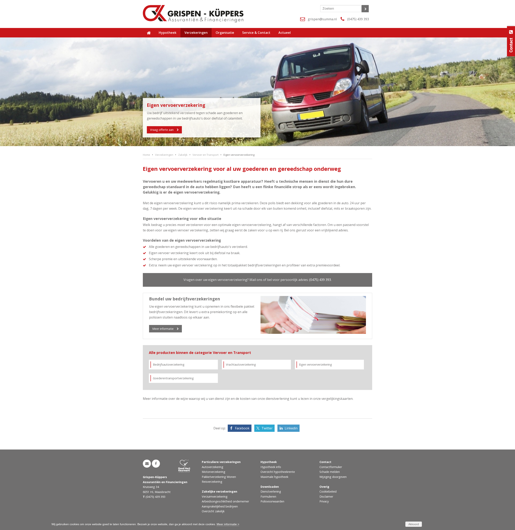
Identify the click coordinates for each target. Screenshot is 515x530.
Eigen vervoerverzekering (315, 364)
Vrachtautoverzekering (241, 364)
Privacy (324, 501)
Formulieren (268, 496)
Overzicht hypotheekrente (278, 472)
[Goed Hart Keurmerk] (187, 466)
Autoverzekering (212, 467)
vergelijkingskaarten (337, 398)
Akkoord (413, 524)
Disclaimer (326, 496)
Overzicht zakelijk (213, 511)
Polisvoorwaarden (272, 501)
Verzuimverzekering (215, 496)
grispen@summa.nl (322, 19)
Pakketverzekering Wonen (219, 477)
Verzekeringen (164, 155)
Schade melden (329, 472)
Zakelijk (182, 155)
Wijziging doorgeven (333, 477)
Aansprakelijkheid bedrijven (220, 506)
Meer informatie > (228, 524)
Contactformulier (330, 467)
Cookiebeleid (328, 491)
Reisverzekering (212, 482)
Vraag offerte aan (162, 130)
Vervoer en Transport (205, 155)
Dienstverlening (271, 491)
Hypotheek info (271, 467)
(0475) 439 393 (358, 19)
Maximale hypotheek (274, 477)
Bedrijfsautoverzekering (168, 364)
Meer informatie (163, 329)
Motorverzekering (213, 472)
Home (146, 155)
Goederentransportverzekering (173, 378)
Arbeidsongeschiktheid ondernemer (225, 501)
